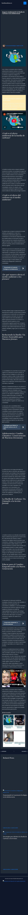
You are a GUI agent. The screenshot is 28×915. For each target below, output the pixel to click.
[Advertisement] (14, 30)
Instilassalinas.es (7, 3)
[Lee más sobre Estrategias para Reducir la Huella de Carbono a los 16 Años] (15, 833)
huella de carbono (6, 827)
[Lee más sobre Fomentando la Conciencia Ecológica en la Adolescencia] (15, 791)
